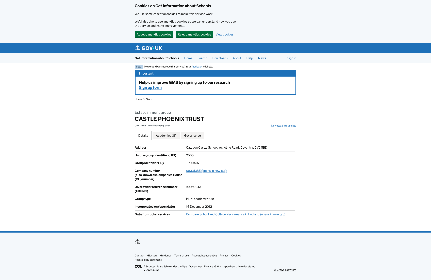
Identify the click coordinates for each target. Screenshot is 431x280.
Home (188, 58)
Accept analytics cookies (154, 34)
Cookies (236, 255)
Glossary (152, 255)
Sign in (291, 58)
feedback (197, 66)
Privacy (224, 255)
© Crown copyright (285, 269)
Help (249, 58)
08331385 (206, 171)
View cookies (225, 34)
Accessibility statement (148, 259)
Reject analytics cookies (194, 34)
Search (202, 58)
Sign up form (150, 87)
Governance (192, 135)
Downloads (220, 58)
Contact (139, 255)
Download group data (283, 125)
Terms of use (181, 255)
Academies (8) (166, 135)
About (237, 58)
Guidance (165, 255)
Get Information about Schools (157, 58)
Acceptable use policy (204, 255)
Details (143, 135)
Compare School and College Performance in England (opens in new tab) (235, 214)
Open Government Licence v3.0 (200, 266)
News (262, 58)
